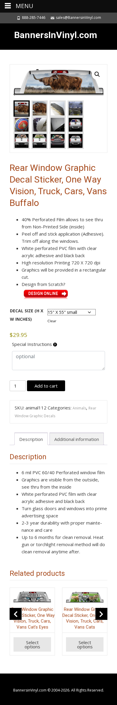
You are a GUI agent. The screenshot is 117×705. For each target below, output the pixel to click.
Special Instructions (32, 344)
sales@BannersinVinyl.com (78, 17)
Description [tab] (31, 439)
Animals (79, 408)
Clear (51, 321)
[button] (97, 74)
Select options (32, 644)
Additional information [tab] (76, 439)
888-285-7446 (33, 17)
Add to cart (46, 386)
